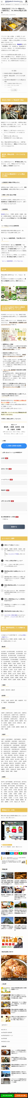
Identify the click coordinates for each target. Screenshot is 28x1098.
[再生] (3, 979)
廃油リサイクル (19, 846)
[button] (3, 853)
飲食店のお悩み (6, 1041)
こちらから (13, 616)
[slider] (13, 979)
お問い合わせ (13, 1092)
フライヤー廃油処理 (7, 846)
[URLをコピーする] (25, 853)
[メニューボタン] (1, 1)
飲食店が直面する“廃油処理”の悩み (13, 73)
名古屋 (13, 846)
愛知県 (3, 214)
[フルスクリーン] (25, 979)
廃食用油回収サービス (7, 844)
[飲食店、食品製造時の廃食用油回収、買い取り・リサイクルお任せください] (14, 1)
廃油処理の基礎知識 (7, 1032)
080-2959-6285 (6, 1095)
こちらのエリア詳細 (13, 554)
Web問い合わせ (20, 1095)
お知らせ (5, 1029)
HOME (9, 1092)
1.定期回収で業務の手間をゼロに (14, 83)
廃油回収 (19, 44)
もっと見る (14, 90)
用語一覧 (18, 1092)
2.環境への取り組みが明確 (13, 85)
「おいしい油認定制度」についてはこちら (12, 261)
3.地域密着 (9, 87)
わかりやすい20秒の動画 (10, 615)
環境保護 (5, 1038)
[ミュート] (22, 979)
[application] (14, 968)
